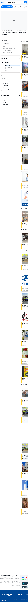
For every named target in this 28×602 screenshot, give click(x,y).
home (2, 30)
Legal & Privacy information (18, 581)
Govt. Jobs (2, 578)
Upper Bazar (8, 67)
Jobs (4, 30)
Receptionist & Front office (10, 30)
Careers (13, 585)
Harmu (7, 68)
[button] (20, 2)
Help (17, 577)
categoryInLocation (19, 30)
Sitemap (17, 578)
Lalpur (7, 65)
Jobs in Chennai (7, 582)
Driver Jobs (2, 579)
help (2, 600)
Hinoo (7, 70)
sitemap (4, 600)
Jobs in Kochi (6, 581)
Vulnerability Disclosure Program (18, 585)
